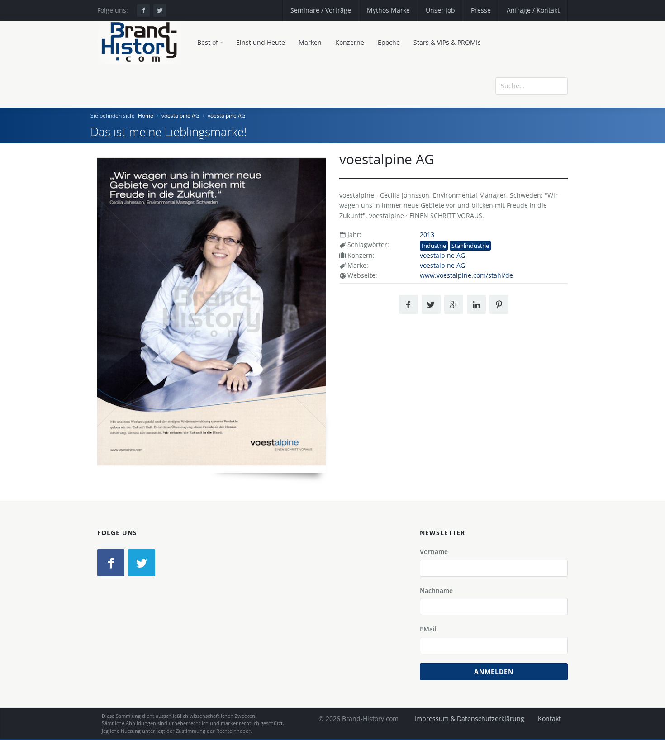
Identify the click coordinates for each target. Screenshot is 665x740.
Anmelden (493, 671)
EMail (428, 629)
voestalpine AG (181, 115)
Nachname (436, 590)
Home (145, 115)
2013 (427, 234)
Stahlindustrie (470, 246)
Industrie (434, 246)
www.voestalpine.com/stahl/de (466, 275)
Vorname (434, 551)
